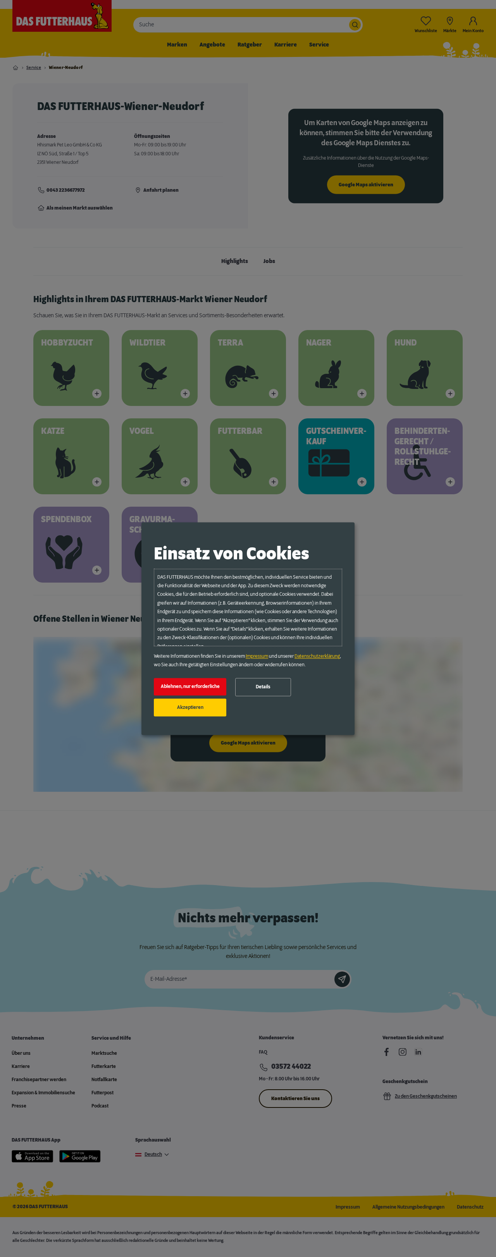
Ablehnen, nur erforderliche (190, 687)
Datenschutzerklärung (317, 656)
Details (263, 687)
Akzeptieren (190, 707)
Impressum (257, 656)
